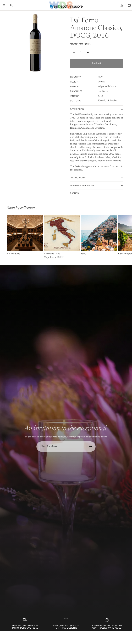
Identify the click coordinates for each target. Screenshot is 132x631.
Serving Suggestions (82, 185)
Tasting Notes (78, 177)
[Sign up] (90, 446)
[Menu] (4, 5)
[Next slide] (121, 237)
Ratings (74, 193)
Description (77, 109)
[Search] (11, 5)
